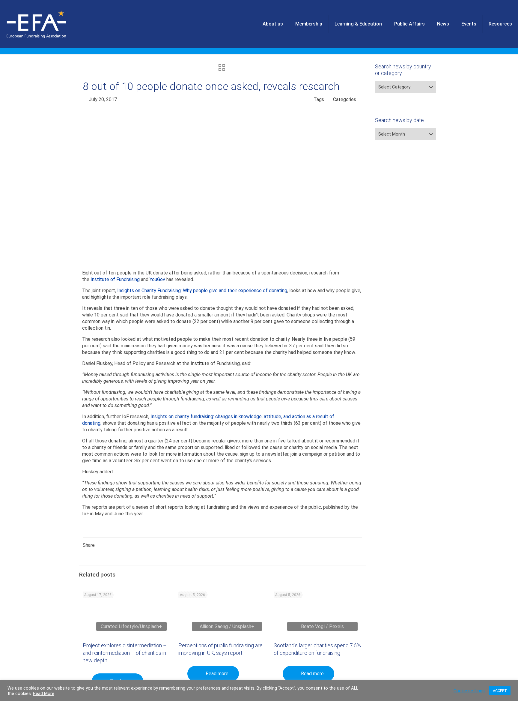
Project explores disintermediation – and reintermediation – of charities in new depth (125, 653)
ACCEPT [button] (500, 690)
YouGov (157, 279)
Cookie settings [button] (469, 691)
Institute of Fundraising (115, 279)
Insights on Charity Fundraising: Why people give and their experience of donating (202, 290)
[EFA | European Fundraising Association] (53, 24)
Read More (43, 693)
